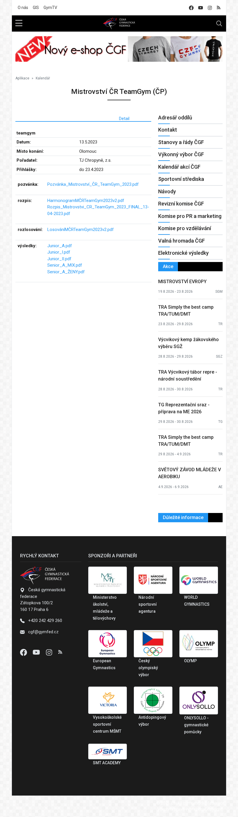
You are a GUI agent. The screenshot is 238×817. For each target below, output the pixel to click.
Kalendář (43, 78)
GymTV (50, 7)
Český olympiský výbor (148, 667)
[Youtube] (37, 652)
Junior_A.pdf (59, 245)
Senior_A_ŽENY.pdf (66, 271)
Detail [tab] (124, 118)
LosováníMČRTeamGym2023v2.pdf (80, 229)
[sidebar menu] (18, 23)
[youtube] (200, 7)
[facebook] (191, 7)
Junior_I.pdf (58, 252)
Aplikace (22, 78)
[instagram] (209, 7)
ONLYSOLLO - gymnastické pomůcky (196, 725)
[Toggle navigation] (219, 23)
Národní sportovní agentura (147, 604)
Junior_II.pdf (59, 258)
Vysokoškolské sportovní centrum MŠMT (107, 724)
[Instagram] (50, 652)
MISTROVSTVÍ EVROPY (182, 281)
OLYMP (190, 660)
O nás (23, 7)
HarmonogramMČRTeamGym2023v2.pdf (85, 200)
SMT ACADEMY (107, 762)
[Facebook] (24, 652)
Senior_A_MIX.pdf (64, 265)
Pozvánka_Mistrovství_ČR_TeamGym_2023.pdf (93, 184)
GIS (36, 7)
